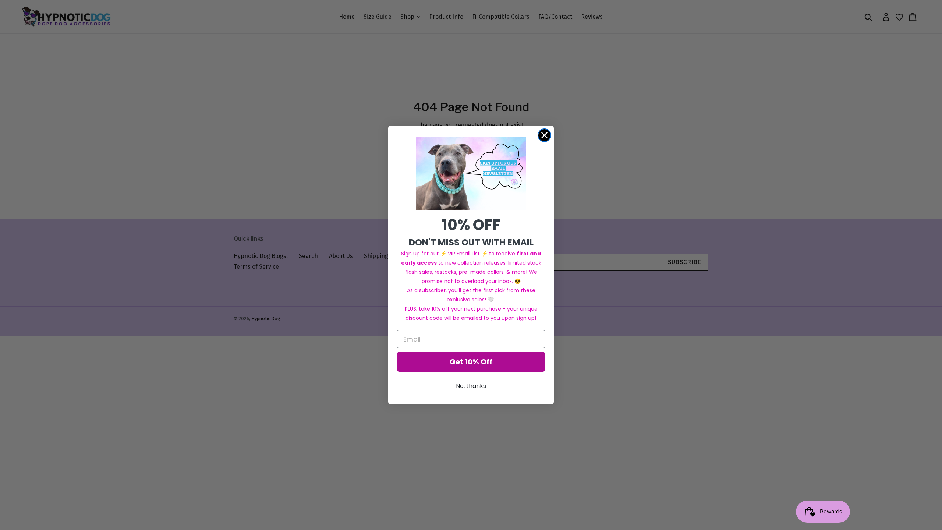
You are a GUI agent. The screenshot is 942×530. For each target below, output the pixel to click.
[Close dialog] (544, 135)
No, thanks (471, 386)
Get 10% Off (471, 362)
